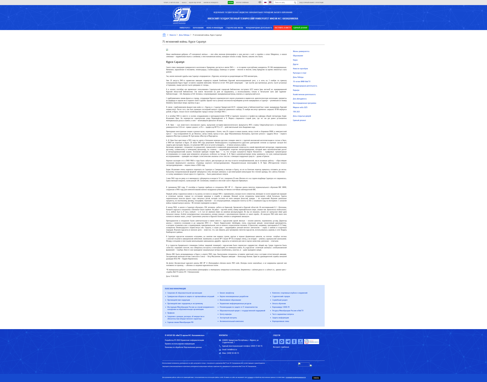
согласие (250, 377)
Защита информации (280, 318)
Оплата (230, 2)
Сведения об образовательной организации (184, 293)
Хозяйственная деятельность (304, 94)
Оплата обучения (279, 303)
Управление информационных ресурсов (235, 303)
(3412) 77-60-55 (256, 346)
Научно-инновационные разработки (234, 296)
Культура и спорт (299, 73)
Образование (298, 56)
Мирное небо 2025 (300, 107)
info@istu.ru (232, 349)
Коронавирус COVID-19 (280, 307)
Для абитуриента (300, 99)
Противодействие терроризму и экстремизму (185, 303)
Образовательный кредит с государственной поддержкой (242, 310)
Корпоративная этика (280, 321)
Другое (295, 64)
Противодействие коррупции (178, 300)
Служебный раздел (280, 300)
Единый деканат (299, 120)
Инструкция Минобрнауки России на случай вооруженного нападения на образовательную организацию (190, 308)
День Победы (184, 35)
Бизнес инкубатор (227, 293)
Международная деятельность (305, 86)
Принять (316, 378)
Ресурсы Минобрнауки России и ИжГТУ (287, 310)
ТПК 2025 (296, 112)
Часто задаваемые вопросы (283, 314)
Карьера (296, 90)
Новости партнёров (300, 68)
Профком (171, 313)
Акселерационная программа (304, 103)
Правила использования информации (180, 344)
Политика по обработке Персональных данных (183, 347)
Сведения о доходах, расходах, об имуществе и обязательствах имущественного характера (185, 317)
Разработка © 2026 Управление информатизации (184, 340)
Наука (295, 60)
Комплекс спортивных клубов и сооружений (289, 293)
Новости (173, 35)
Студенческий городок (281, 296)
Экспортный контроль (228, 318)
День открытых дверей (302, 116)
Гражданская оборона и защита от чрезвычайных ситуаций (190, 296)
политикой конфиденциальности (296, 377)
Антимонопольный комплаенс (232, 321)
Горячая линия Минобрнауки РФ (180, 322)
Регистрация (319, 2)
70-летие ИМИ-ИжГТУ (301, 81)
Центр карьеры (226, 314)
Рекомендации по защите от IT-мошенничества (239, 307)
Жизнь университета (301, 51)
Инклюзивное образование (230, 300)
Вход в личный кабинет (306, 2)
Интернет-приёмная (242, 2)
